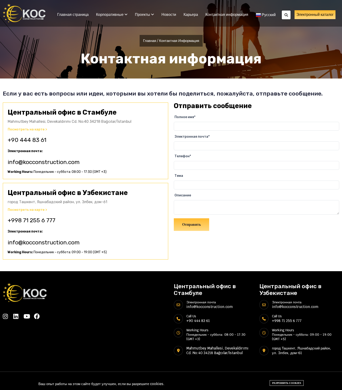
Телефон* (182, 156)
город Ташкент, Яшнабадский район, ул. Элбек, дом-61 (301, 350)
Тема (178, 176)
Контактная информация (226, 14)
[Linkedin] (18, 316)
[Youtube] (28, 316)
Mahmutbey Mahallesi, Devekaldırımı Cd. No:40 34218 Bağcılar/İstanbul (217, 350)
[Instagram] (8, 316)
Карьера (191, 14)
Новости (168, 14)
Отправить (191, 224)
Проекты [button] (143, 14)
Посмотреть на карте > (27, 129)
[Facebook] (39, 316)
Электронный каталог (315, 14)
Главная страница (73, 14)
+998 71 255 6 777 (31, 220)
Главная (149, 40)
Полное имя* (184, 117)
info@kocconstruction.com (44, 162)
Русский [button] (268, 14)
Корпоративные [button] (110, 14)
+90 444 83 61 (27, 140)
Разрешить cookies (286, 383)
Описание (182, 195)
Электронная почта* (192, 137)
